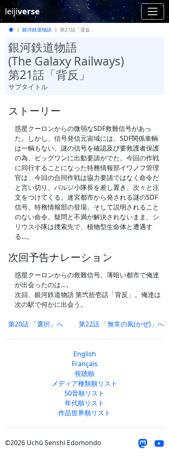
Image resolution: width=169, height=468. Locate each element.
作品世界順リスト (84, 412)
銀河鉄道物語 (37, 29)
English (84, 353)
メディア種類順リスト (84, 383)
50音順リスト (84, 393)
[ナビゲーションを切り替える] (152, 11)
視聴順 (84, 373)
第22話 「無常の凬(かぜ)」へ (121, 324)
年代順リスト (84, 402)
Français (85, 363)
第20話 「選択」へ (35, 324)
